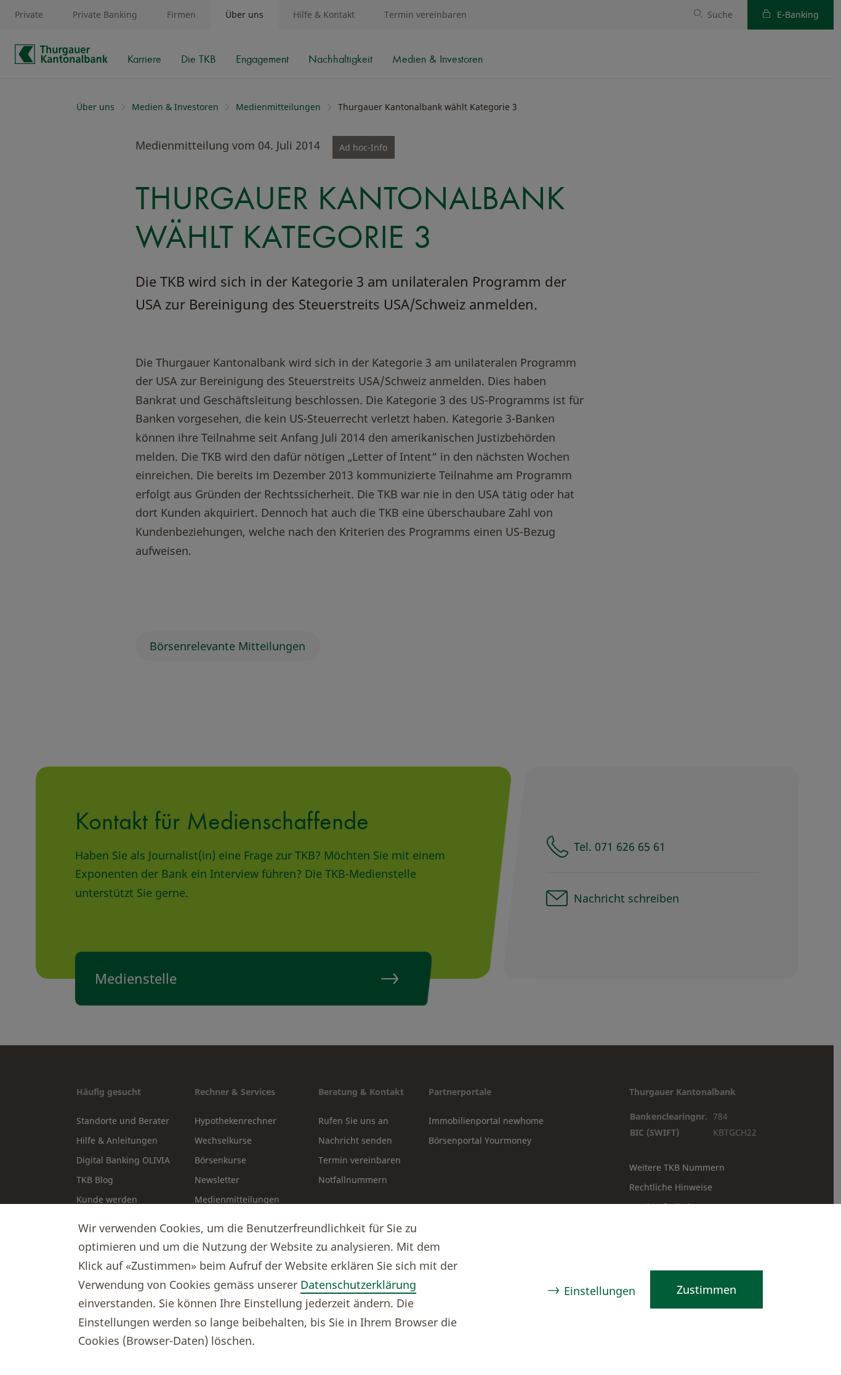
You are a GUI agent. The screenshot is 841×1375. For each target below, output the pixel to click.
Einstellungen (599, 1290)
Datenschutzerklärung (358, 1284)
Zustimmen (706, 1289)
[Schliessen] (807, 1229)
